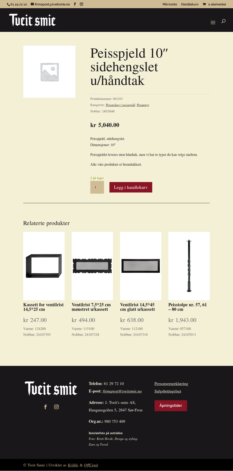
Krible (73, 465)
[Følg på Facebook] (45, 406)
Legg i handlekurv (131, 187)
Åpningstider (171, 405)
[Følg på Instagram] (56, 406)
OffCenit (91, 465)
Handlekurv (190, 4)
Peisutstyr (143, 105)
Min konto (170, 4)
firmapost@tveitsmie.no (122, 391)
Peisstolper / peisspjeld (120, 105)
